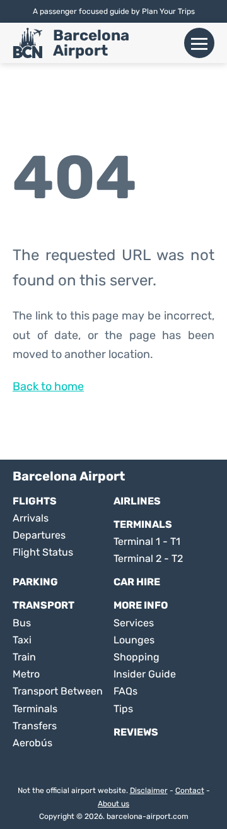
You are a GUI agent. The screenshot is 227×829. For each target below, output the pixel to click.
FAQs (125, 691)
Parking (35, 582)
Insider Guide (145, 674)
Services (134, 623)
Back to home (48, 386)
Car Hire (137, 582)
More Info (141, 605)
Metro (26, 674)
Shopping (137, 657)
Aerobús (32, 743)
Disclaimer (149, 790)
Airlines (137, 501)
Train (24, 657)
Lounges (134, 640)
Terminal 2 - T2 (148, 558)
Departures (39, 535)
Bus (22, 623)
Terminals (143, 524)
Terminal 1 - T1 (147, 541)
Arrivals (31, 518)
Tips (123, 709)
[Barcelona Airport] (28, 43)
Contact (189, 790)
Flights (35, 501)
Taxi (22, 640)
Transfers (35, 726)
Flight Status (43, 552)
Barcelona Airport (91, 43)
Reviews (136, 732)
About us (113, 803)
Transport (43, 605)
